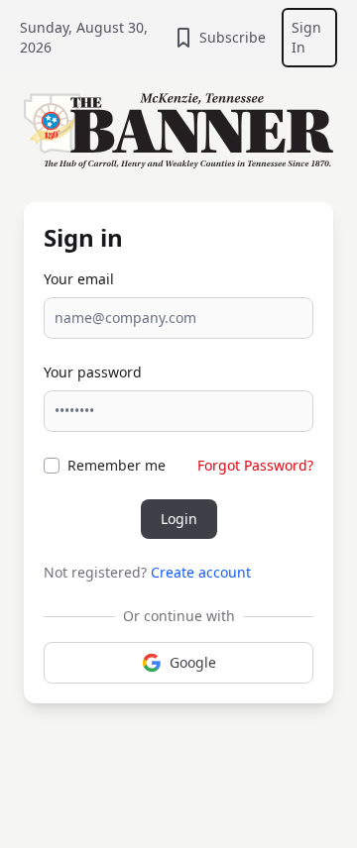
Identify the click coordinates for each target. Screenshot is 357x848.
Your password (93, 372)
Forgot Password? (255, 465)
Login (179, 518)
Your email (79, 278)
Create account (201, 572)
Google (193, 662)
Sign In (306, 37)
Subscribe (232, 37)
